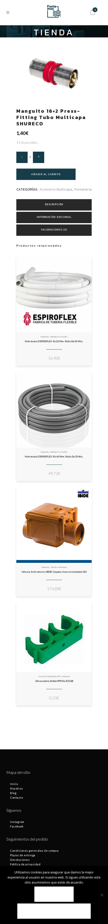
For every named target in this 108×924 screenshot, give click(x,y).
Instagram (17, 821)
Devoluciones (20, 859)
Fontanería (83, 189)
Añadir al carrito (46, 174)
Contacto (16, 797)
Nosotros (16, 788)
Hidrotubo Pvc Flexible (58, 336)
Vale (54, 894)
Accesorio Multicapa (55, 189)
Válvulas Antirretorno (59, 567)
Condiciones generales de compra (34, 850)
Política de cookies (54, 911)
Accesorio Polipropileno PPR (49, 676)
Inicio (14, 784)
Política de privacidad (25, 864)
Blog (13, 793)
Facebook (16, 826)
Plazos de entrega (22, 855)
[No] (101, 894)
